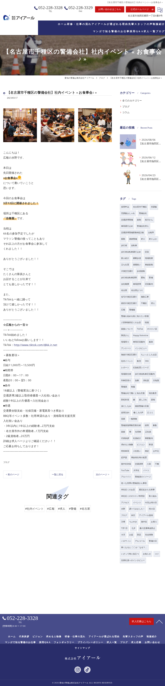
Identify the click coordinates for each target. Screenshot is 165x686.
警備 (151, 277)
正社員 (148, 431)
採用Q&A (125, 412)
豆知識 (156, 380)
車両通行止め (127, 226)
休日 (133, 515)
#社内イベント (34, 508)
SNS (147, 361)
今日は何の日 (151, 502)
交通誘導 (139, 464)
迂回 (147, 251)
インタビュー (141, 348)
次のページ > (102, 474)
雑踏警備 (133, 239)
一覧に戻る (57, 474)
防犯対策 (125, 399)
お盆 (131, 534)
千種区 (144, 303)
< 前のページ (12, 474)
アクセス (125, 502)
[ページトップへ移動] (159, 621)
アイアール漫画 (146, 515)
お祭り (154, 521)
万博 (123, 521)
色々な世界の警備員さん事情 (134, 483)
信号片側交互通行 (129, 296)
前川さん (149, 219)
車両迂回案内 (139, 341)
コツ (157, 553)
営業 (123, 418)
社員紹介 (137, 438)
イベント (137, 502)
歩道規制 (141, 271)
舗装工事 (145, 296)
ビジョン (141, 444)
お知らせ (147, 553)
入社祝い (137, 451)
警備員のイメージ (143, 476)
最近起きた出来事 (147, 489)
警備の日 (153, 541)
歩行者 (124, 245)
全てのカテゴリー (132, 100)
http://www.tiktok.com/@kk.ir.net (35, 345)
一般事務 (133, 418)
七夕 (133, 528)
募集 (155, 425)
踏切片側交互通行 (129, 303)
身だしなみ (126, 406)
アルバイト (126, 476)
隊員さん (125, 335)
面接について (127, 328)
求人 (153, 303)
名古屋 (124, 290)
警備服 (132, 309)
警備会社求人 (143, 226)
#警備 (72, 508)
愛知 (143, 277)
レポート (125, 367)
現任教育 (153, 393)
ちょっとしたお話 (149, 354)
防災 (139, 534)
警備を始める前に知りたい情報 (135, 316)
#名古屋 (85, 508)
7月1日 (124, 528)
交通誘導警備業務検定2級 (132, 232)
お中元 (156, 451)
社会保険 (149, 534)
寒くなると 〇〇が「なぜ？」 (134, 547)
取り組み (153, 496)
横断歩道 (137, 258)
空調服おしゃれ (128, 213)
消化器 (146, 380)
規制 (139, 219)
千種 (157, 464)
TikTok (140, 328)
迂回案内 (149, 284)
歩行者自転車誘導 (129, 277)
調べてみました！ (137, 508)
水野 (123, 508)
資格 (153, 399)
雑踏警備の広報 (142, 406)
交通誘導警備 (127, 219)
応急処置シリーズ (141, 367)
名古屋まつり (137, 290)
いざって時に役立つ (130, 553)
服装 (151, 341)
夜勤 (123, 239)
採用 (147, 425)
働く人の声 (138, 412)
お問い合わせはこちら (109, 9)
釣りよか (153, 239)
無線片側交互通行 (129, 354)
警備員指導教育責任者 (131, 425)
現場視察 (149, 258)
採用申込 (125, 206)
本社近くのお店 (128, 489)
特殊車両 (125, 451)
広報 (123, 309)
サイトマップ (82, 648)
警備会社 (143, 213)
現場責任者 (126, 374)
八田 (149, 464)
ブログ (6, 462)
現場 (147, 322)
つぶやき (133, 521)
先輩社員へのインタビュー (133, 560)
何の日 (152, 508)
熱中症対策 (126, 464)
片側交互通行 (127, 271)
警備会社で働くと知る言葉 (133, 393)
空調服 (154, 206)
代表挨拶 (125, 438)
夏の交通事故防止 (147, 528)
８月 (123, 534)
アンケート (126, 348)
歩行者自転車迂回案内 (145, 374)
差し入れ (143, 399)
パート (146, 470)
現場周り (125, 341)
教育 (139, 361)
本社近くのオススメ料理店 (133, 496)
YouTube (125, 470)
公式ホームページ (140, 9)
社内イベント (127, 361)
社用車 (138, 431)
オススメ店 (152, 328)
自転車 (134, 245)
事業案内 (149, 438)
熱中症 (144, 521)
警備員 (124, 386)
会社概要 (125, 284)
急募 (137, 380)
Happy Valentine (140, 335)
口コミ (150, 412)
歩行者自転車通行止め (131, 251)
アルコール (140, 541)
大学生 (136, 470)
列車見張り (126, 380)
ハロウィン (126, 541)
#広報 (50, 508)
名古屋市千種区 (140, 206)
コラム (126, 112)
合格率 (151, 232)
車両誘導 (137, 284)
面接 (123, 431)
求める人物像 (127, 444)
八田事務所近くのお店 (131, 322)
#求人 (61, 508)
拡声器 (124, 457)
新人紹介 (125, 258)
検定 (147, 451)
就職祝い (137, 264)
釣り (143, 239)
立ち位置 (125, 264)
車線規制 (149, 264)
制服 (133, 386)
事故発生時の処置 (139, 457)
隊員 (151, 444)
